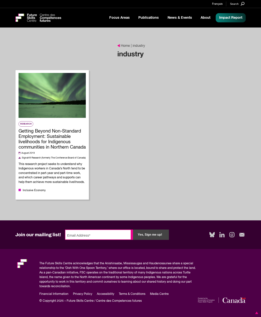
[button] (256, 313)
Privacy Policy (82, 294)
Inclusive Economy (34, 190)
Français (217, 4)
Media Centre (159, 294)
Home (125, 46)
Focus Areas (119, 17)
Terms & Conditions (132, 294)
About (205, 17)
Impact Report (230, 17)
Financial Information (53, 294)
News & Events (180, 17)
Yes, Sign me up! (150, 234)
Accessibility (105, 294)
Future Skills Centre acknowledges (69, 263)
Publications (148, 17)
